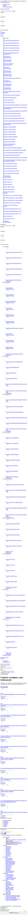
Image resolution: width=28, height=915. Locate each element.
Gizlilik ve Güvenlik (10, 879)
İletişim (4, 5)
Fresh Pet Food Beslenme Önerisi (13, 895)
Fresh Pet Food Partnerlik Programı (13, 898)
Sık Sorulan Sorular (10, 887)
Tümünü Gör (8, 281)
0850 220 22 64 (17, 842)
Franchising (8, 852)
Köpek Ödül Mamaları (10, 862)
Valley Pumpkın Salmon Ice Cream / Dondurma (12, 791)
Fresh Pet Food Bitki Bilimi (11, 900)
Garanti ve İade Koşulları (11, 878)
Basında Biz (8, 855)
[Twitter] (5, 825)
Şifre (1, 669)
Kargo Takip (8, 893)
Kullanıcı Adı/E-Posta (5, 664)
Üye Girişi (5, 660)
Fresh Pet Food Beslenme (11, 897)
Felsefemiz (8, 848)
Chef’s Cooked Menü (5, 715)
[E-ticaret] (14, 913)
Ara (14, 11)
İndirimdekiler (9, 883)
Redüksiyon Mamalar (10, 864)
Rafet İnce (8, 851)
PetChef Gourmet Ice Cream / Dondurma (9, 704)
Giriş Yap (2, 657)
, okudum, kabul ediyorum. (12, 835)
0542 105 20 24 (18, 843)
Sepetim (7, 886)
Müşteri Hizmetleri (9, 885)
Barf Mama (8, 869)
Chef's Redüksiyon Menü (6, 694)
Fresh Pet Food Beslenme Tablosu (13, 896)
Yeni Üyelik (8, 892)
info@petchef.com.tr (13, 844)
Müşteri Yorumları (9, 888)
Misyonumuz (8, 847)
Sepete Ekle (3, 698)
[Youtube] (5, 823)
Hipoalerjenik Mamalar (10, 861)
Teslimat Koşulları (9, 874)
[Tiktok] (5, 826)
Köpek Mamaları (9, 858)
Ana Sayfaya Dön (4, 686)
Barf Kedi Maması (9, 872)
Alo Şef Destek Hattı (5, 2)
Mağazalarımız (9, 853)
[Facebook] (5, 822)
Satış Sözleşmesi (9, 876)
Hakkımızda (8, 846)
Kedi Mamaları (9, 859)
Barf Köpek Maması (10, 871)
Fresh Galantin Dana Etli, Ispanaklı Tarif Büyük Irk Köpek (14, 801)
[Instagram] (5, 821)
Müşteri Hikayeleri (9, 889)
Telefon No (3, 666)
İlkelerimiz (8, 850)
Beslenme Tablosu (7, 655)
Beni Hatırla (4, 671)
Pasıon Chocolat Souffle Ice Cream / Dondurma (12, 758)
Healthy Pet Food (9, 860)
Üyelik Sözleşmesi (9, 875)
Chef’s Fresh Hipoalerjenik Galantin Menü (9, 800)
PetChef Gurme (9, 866)
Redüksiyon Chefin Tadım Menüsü (18, 694)
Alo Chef (8, 854)
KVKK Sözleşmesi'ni (6, 835)
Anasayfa (8, 881)
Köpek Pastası (9, 865)
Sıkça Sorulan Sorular (7, 6)
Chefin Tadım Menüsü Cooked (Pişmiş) (18, 768)
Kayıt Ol (6, 657)
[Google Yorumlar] (7, 820)
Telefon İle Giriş (6, 661)
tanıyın (6, 4)
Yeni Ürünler (8, 868)
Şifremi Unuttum (10, 671)
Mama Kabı (8, 867)
